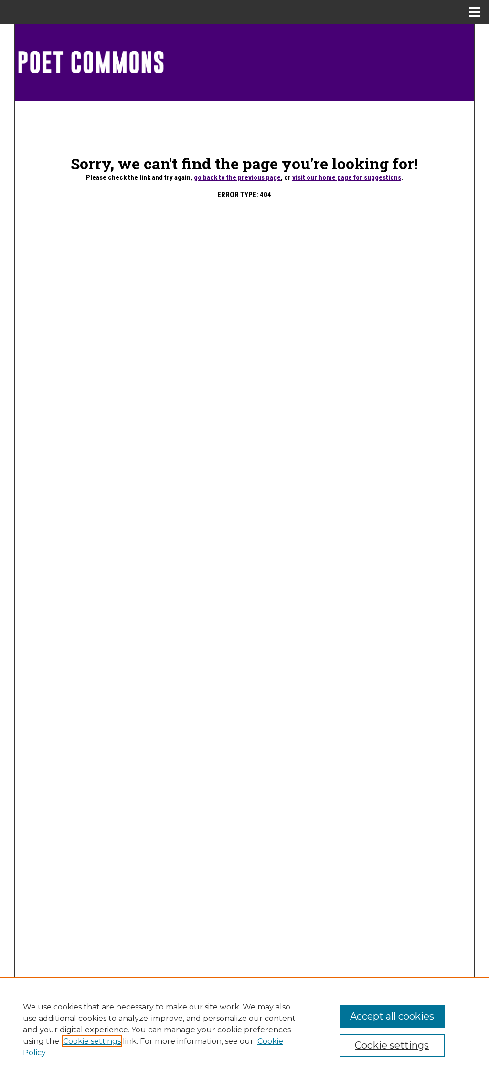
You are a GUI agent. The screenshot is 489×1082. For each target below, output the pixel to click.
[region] (244, 1029)
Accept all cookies (392, 1016)
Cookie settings (92, 1041)
